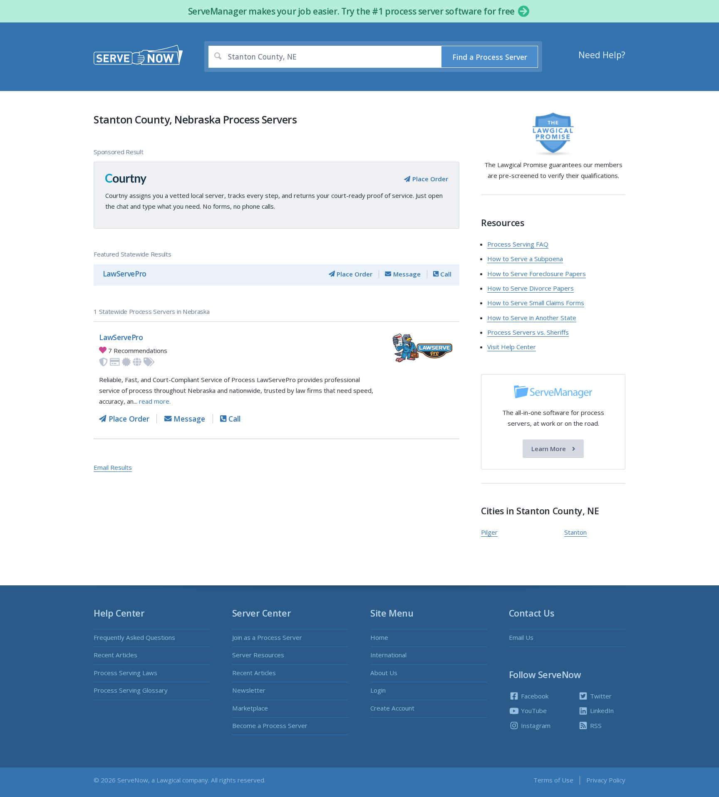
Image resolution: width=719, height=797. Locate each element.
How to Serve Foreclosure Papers (536, 273)
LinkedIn (601, 710)
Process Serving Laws (125, 673)
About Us (383, 673)
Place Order (429, 179)
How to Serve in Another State (531, 317)
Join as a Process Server (267, 637)
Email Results (113, 467)
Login (378, 690)
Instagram (534, 725)
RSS (595, 725)
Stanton (575, 532)
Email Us (521, 637)
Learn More (549, 448)
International (388, 655)
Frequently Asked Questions (134, 637)
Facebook (533, 696)
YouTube (533, 710)
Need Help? (601, 55)
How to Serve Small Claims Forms (535, 303)
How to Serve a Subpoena (525, 258)
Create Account (392, 708)
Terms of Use (553, 780)
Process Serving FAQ (517, 244)
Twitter (600, 696)
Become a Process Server (269, 725)
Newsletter (248, 690)
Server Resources (258, 655)
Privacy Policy (605, 780)
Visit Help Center (511, 347)
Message (406, 274)
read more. (155, 401)
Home (379, 637)
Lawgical (168, 780)
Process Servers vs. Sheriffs (528, 332)
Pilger (489, 532)
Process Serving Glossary (131, 690)
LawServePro (124, 274)
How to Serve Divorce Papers (530, 288)
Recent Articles (115, 655)
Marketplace (250, 708)
